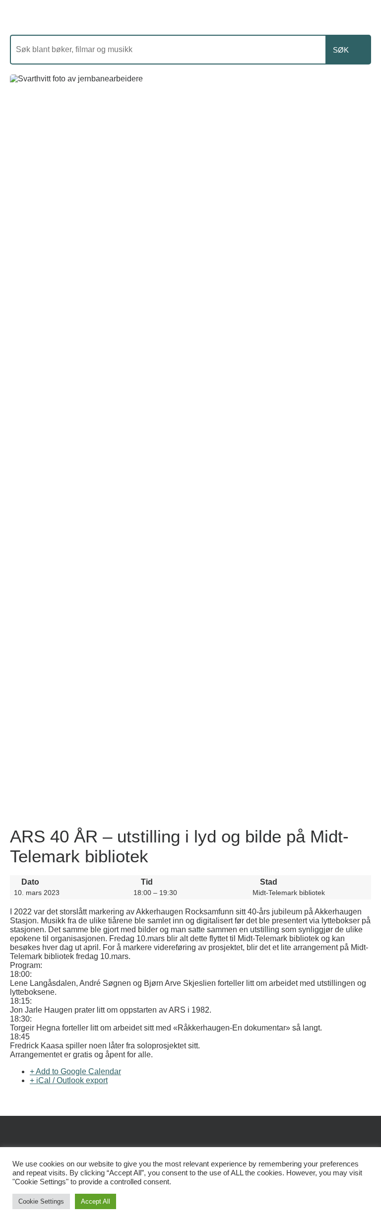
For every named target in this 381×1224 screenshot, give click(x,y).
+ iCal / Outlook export (69, 1080)
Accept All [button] (95, 1201)
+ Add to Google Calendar (75, 1071)
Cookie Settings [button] (41, 1201)
